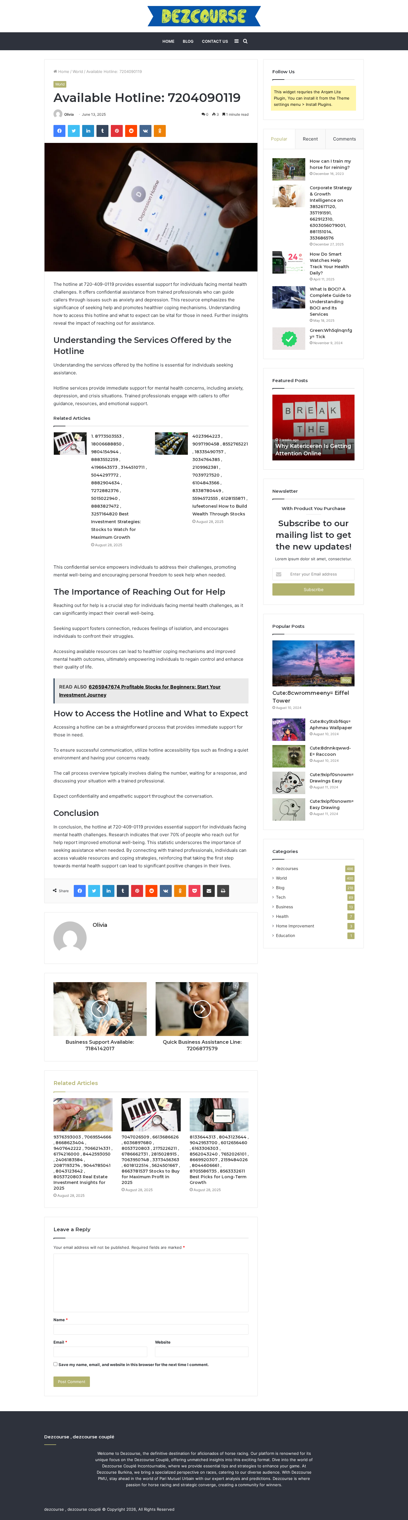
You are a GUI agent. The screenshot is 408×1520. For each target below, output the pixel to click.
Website (163, 1342)
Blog (188, 41)
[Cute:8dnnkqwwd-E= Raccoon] (288, 756)
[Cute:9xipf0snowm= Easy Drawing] (288, 809)
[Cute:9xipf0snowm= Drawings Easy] (288, 783)
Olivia (69, 114)
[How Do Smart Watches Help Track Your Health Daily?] (288, 262)
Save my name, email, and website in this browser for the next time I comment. (134, 1364)
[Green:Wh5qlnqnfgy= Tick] (288, 338)
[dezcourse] (204, 16)
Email (60, 1342)
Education (285, 935)
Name (60, 1319)
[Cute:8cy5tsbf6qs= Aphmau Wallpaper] (288, 729)
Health (282, 916)
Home (168, 41)
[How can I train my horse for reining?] (288, 169)
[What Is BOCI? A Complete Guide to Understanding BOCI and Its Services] (288, 297)
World (78, 71)
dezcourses (287, 868)
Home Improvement (295, 926)
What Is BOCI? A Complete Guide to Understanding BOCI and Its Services (330, 301)
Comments (344, 139)
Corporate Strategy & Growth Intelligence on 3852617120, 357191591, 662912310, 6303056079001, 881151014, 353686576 (331, 213)
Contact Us (215, 41)
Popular (279, 139)
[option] (313, 427)
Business (284, 906)
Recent (310, 139)
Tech (281, 897)
